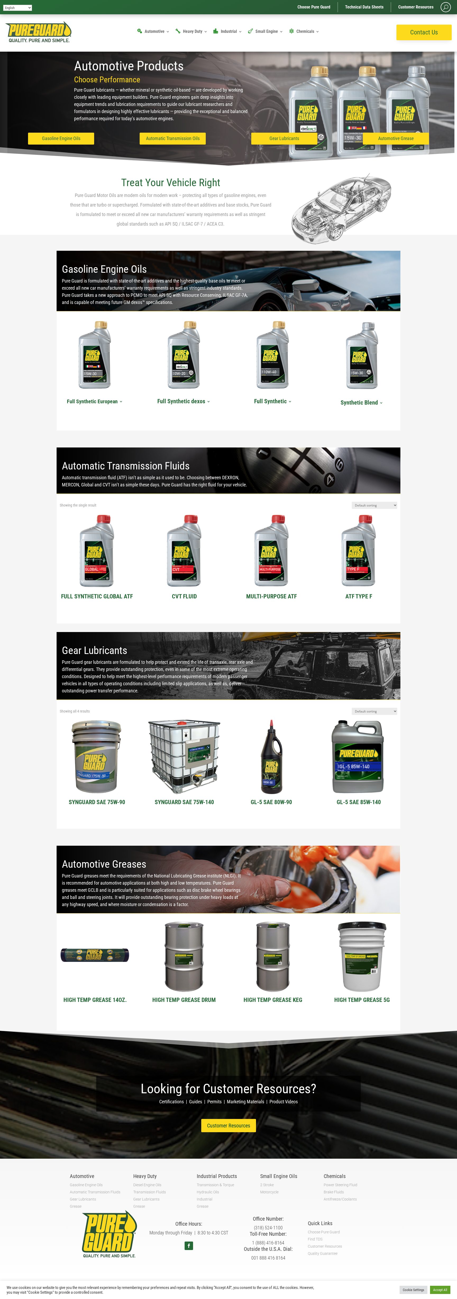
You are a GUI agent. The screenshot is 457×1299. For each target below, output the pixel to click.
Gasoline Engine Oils (61, 138)
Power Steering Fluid (340, 1185)
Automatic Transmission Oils (173, 138)
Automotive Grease (396, 138)
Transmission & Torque (215, 1185)
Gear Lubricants (284, 138)
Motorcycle (269, 1192)
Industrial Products (217, 1176)
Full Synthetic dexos (181, 402)
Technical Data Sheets (364, 7)
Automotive (154, 32)
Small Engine (266, 32)
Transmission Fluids (149, 1192)
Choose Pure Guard (314, 7)
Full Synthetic (270, 402)
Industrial (229, 32)
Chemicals (305, 32)
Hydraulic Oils (208, 1192)
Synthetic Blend (359, 403)
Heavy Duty (192, 32)
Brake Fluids (334, 1192)
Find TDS (315, 1239)
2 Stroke (267, 1185)
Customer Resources (415, 7)
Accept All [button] (440, 1290)
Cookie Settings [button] (413, 1290)
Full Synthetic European (92, 402)
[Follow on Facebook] (189, 1246)
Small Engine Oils (278, 1176)
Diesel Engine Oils (147, 1185)
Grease (75, 1206)
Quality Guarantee (322, 1253)
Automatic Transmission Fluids (95, 1192)
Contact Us (424, 32)
